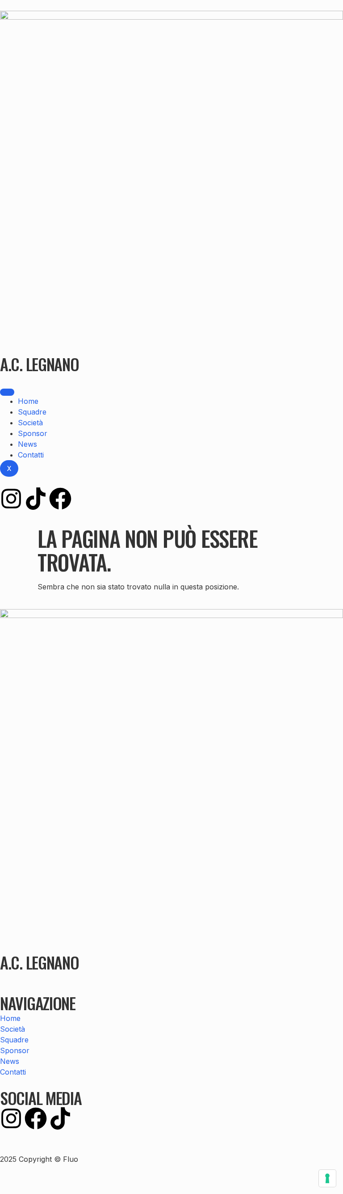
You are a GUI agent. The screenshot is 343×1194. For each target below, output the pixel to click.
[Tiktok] (36, 498)
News (27, 444)
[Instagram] (11, 498)
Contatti (31, 454)
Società (30, 422)
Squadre (32, 411)
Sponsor (32, 433)
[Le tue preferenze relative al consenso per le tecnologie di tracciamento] (327, 1178)
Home (28, 401)
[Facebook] (60, 498)
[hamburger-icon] (7, 392)
